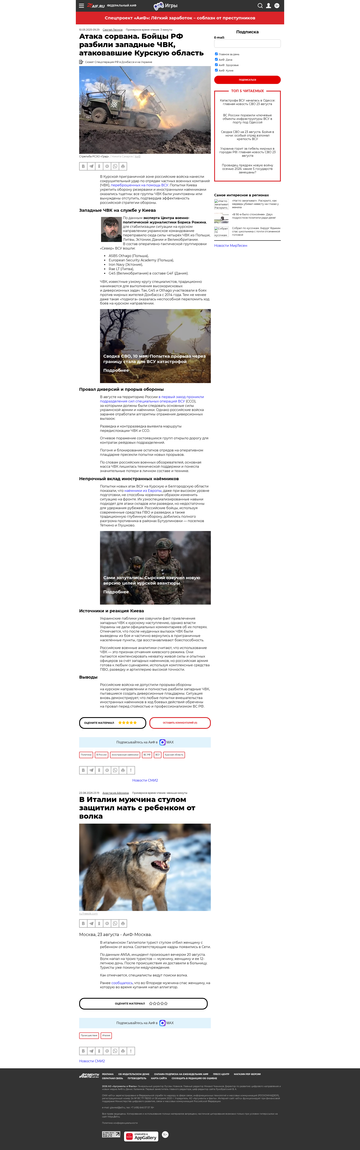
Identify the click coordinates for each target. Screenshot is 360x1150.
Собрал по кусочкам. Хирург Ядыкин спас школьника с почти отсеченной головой (256, 231)
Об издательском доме (133, 1074)
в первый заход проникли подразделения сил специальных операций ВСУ (152, 399)
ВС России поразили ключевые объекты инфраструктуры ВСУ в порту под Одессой (247, 119)
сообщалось (122, 983)
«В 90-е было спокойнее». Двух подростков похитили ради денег (254, 216)
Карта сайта (159, 1078)
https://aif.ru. (114, 1116)
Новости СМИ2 (92, 1061)
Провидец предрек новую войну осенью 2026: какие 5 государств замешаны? (247, 169)
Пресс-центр (221, 1074)
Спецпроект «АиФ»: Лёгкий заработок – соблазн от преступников (180, 17)
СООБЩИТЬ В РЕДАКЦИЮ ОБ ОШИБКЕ (194, 1078)
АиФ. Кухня (226, 70)
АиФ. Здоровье (229, 65)
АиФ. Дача (225, 59)
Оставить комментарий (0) (180, 723)
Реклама (108, 1074)
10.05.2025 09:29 (89, 29)
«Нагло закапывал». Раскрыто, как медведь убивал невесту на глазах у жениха (255, 204)
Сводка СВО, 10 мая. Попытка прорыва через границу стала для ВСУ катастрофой (154, 359)
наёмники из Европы (143, 491)
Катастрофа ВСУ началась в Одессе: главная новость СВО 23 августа (247, 102)
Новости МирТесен (230, 246)
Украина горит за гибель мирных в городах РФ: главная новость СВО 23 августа (247, 152)
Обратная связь (112, 1078)
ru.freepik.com (88, 913)
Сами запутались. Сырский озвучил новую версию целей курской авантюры (151, 580)
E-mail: (219, 37)
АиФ (138, 156)
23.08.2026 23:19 (89, 792)
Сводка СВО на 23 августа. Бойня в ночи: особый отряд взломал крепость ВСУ (247, 135)
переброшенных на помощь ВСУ (139, 185)
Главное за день (229, 54)
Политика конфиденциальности (120, 1123)
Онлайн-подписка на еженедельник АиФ (181, 1074)
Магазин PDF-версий (247, 1074)
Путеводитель (137, 1078)
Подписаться (247, 80)
